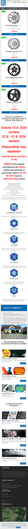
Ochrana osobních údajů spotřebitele (9, 487)
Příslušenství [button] (22, 8)
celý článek (23, 363)
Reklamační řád (5, 489)
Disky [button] (4, 8)
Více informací (13, 527)
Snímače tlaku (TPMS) (13, 8)
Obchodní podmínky (6, 483)
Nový (15, 2)
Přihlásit (19, 2)
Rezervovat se (14, 217)
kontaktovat (7, 198)
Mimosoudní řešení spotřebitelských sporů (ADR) (12, 485)
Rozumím (18, 527)
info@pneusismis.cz (17, 0)
